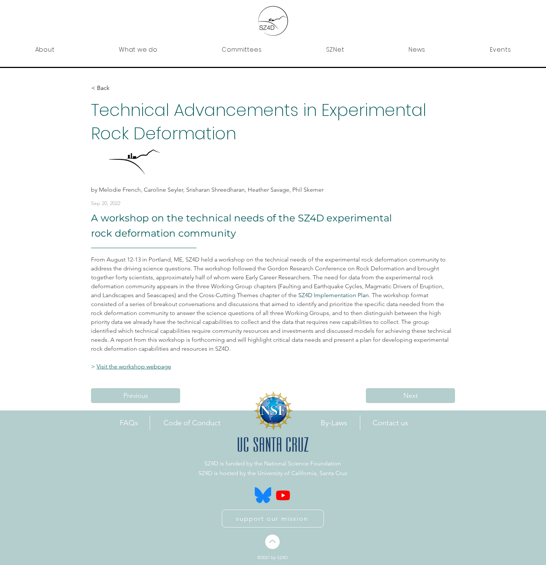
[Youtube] (283, 495)
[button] (44, 49)
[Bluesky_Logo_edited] (263, 495)
